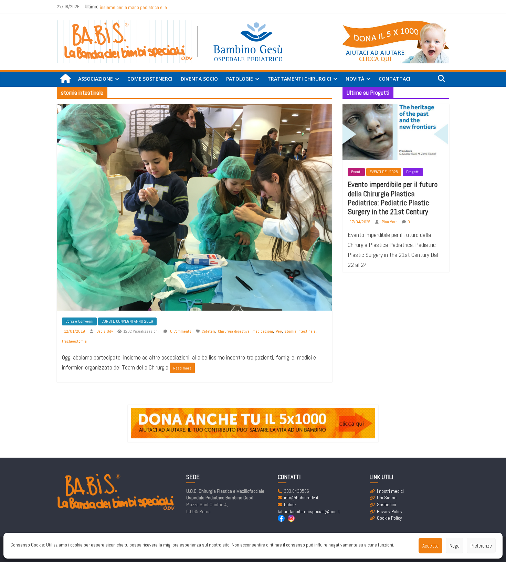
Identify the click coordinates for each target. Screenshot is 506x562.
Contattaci (394, 78)
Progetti (413, 172)
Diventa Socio (199, 78)
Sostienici (386, 504)
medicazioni (262, 331)
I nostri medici (390, 491)
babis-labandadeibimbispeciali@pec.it (309, 507)
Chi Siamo (387, 498)
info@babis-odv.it (301, 498)
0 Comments (180, 331)
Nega (455, 545)
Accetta (430, 545)
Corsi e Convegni (79, 321)
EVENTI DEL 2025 (384, 172)
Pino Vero (390, 222)
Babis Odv (105, 331)
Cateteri (208, 331)
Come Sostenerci (149, 78)
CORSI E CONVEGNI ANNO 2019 (127, 321)
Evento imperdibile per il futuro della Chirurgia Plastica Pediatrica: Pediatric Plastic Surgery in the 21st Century (393, 197)
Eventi (356, 172)
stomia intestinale (300, 331)
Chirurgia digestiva (234, 331)
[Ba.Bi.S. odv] (65, 79)
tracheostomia (74, 341)
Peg (279, 331)
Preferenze (481, 545)
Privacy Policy (389, 511)
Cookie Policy (389, 518)
